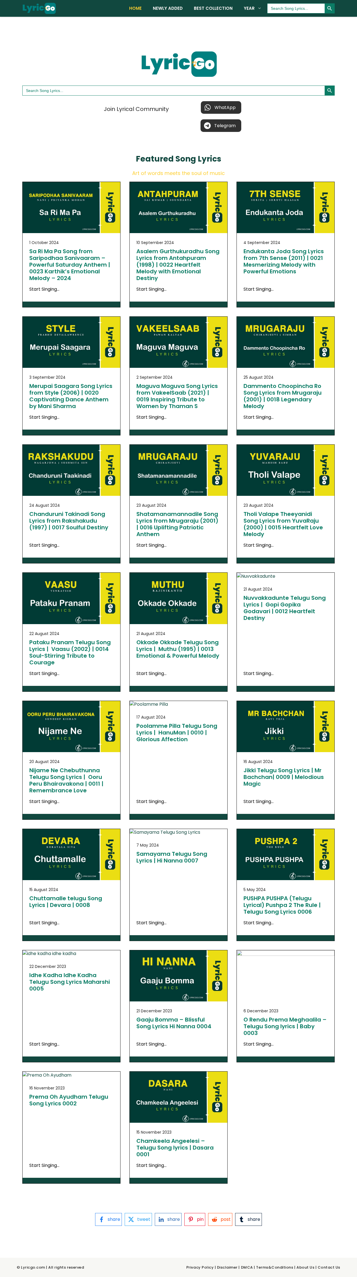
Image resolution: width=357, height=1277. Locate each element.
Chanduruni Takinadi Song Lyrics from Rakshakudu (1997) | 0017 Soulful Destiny (68, 520)
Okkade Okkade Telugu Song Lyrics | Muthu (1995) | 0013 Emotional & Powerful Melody (177, 649)
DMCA (247, 1267)
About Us (305, 1267)
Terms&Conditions (274, 1267)
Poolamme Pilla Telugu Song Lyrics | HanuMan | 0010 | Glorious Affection (176, 732)
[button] (221, 107)
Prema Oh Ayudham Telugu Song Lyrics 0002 (68, 1100)
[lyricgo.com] (39, 8)
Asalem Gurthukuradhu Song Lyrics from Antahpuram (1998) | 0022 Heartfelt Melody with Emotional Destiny (177, 264)
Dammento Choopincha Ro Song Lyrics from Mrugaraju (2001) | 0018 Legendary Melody (282, 396)
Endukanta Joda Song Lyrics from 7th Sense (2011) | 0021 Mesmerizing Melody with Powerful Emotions (283, 261)
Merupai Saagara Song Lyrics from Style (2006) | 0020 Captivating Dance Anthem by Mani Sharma (70, 396)
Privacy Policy (200, 1267)
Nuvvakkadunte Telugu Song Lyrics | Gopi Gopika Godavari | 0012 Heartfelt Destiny (284, 608)
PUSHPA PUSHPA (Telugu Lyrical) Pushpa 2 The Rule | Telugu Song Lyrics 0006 (282, 905)
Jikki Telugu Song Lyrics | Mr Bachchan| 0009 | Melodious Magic (283, 777)
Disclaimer (227, 1267)
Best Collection (213, 8)
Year (249, 8)
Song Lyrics (198, 158)
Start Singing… (44, 289)
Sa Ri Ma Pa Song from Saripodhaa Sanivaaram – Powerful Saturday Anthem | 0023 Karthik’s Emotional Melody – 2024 (69, 264)
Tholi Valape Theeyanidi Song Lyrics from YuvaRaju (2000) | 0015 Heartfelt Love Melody (283, 524)
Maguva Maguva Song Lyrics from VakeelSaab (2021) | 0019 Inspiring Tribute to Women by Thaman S (177, 396)
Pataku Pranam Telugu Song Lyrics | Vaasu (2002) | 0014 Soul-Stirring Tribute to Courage (70, 652)
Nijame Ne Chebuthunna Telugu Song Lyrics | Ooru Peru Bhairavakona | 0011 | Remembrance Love (66, 780)
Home (135, 8)
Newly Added (168, 8)
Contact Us (329, 1267)
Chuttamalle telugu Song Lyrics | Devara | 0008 (65, 901)
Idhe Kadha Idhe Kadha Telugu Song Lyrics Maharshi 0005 (69, 981)
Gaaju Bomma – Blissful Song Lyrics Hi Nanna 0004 (173, 1023)
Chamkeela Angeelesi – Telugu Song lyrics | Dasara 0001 (175, 1147)
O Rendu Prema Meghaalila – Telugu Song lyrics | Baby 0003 (285, 1026)
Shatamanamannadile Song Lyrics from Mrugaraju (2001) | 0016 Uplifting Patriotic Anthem (177, 524)
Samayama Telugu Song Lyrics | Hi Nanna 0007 (171, 857)
